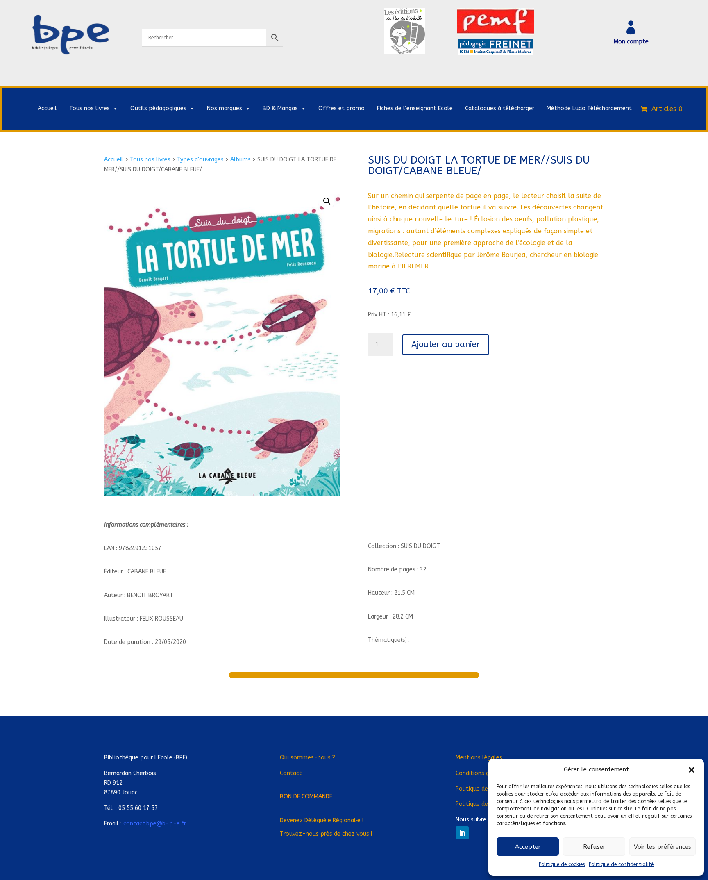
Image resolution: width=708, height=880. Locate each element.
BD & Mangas (280, 108)
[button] (692, 770)
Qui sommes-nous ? (307, 757)
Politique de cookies (562, 864)
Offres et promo (341, 108)
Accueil (47, 108)
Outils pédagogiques (158, 108)
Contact (291, 773)
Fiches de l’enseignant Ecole (415, 108)
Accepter (528, 846)
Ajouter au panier (445, 344)
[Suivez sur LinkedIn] (462, 832)
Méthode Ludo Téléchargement (589, 108)
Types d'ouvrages (200, 159)
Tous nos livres (89, 108)
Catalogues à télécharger (499, 108)
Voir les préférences (662, 846)
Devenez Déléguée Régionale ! (321, 820)
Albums (240, 159)
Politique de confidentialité (621, 864)
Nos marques (224, 108)
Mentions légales (479, 757)
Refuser (594, 846)
